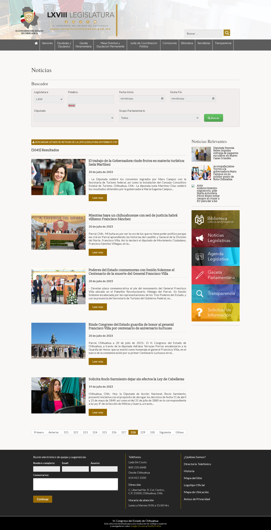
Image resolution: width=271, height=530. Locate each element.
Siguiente (165, 432)
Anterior (53, 432)
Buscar (214, 117)
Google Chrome (138, 526)
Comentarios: (41, 475)
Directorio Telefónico (197, 464)
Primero (39, 432)
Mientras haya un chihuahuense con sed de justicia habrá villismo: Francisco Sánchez (133, 217)
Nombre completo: (44, 463)
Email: (65, 463)
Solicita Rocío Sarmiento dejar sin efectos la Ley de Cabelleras (136, 379)
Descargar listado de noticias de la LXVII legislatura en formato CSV (76, 142)
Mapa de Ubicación (196, 492)
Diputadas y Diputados (64, 45)
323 (85, 432)
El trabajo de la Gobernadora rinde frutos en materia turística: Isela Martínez (137, 163)
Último (180, 432)
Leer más (97, 197)
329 (142, 432)
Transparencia (223, 43)
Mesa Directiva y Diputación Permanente (110, 45)
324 (94, 432)
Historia (189, 471)
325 (104, 432)
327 (123, 432)
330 (152, 432)
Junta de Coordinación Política (143, 45)
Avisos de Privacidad (197, 499)
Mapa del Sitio (193, 478)
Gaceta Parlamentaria (83, 45)
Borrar (72, 105)
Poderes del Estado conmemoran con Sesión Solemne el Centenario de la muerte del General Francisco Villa (131, 272)
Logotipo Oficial (194, 485)
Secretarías (203, 43)
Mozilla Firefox (154, 526)
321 (66, 432)
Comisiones (170, 43)
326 (114, 432)
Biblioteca (187, 43)
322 (75, 432)
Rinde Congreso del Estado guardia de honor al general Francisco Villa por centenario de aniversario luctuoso (131, 326)
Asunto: (95, 463)
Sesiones (47, 43)
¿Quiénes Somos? (195, 457)
